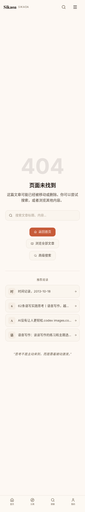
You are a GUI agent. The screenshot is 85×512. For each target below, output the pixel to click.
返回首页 (45, 232)
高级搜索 (45, 255)
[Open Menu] (77, 7)
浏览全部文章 (44, 243)
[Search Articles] (65, 7)
